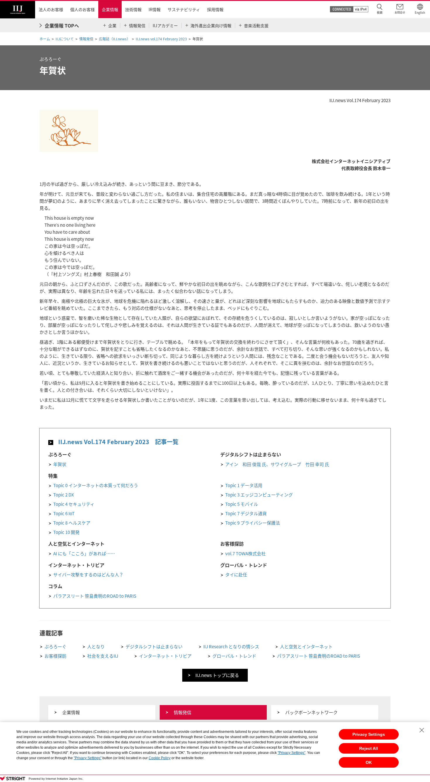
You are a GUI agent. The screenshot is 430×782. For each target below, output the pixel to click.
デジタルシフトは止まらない (154, 646)
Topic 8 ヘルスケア (71, 523)
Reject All (368, 748)
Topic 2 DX (63, 494)
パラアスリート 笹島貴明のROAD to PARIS (94, 596)
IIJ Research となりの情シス (231, 646)
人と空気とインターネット (306, 646)
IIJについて (65, 39)
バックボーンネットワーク (311, 712)
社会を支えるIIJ (102, 656)
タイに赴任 (236, 574)
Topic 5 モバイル (241, 504)
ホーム (44, 39)
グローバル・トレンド (234, 656)
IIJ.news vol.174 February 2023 (161, 39)
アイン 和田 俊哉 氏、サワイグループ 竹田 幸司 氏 (277, 464)
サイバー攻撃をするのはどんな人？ (88, 574)
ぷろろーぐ (55, 646)
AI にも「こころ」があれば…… (84, 553)
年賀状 (59, 464)
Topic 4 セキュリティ (73, 504)
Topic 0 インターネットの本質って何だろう (95, 485)
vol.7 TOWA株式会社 (245, 553)
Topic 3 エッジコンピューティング (259, 494)
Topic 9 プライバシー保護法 (252, 523)
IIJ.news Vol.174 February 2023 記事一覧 (118, 441)
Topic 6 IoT (64, 513)
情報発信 (86, 39)
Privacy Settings (368, 734)
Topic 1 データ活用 (243, 485)
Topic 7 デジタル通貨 (246, 513)
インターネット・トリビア (165, 656)
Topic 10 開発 (66, 532)
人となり (96, 646)
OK (369, 762)
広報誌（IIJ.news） (114, 39)
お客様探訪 (55, 656)
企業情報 (71, 712)
